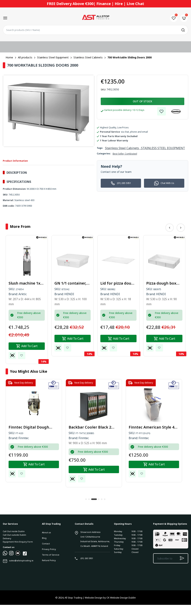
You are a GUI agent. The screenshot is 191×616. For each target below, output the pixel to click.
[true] (5, 554)
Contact (46, 543)
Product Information (15, 160)
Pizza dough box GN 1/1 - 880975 (161, 283)
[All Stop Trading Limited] (95, 18)
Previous (169, 227)
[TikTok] (25, 555)
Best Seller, (119, 153)
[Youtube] (17, 554)
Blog (44, 538)
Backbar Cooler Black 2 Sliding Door (90, 427)
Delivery (7, 538)
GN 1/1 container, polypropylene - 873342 (70, 283)
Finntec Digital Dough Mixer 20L (29, 427)
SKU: (103, 89)
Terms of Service (50, 554)
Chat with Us (167, 183)
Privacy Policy (49, 549)
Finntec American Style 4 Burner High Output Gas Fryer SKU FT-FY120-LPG (151, 427)
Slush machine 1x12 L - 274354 (26, 283)
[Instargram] (11, 554)
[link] (161, 111)
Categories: (104, 153)
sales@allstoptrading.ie (21, 560)
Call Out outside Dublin (14, 534)
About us (46, 532)
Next (180, 227)
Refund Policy (49, 560)
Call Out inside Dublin (14, 531)
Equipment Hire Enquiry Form (18, 541)
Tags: (100, 148)
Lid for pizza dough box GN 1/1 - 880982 (118, 283)
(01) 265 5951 (124, 183)
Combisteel (131, 153)
